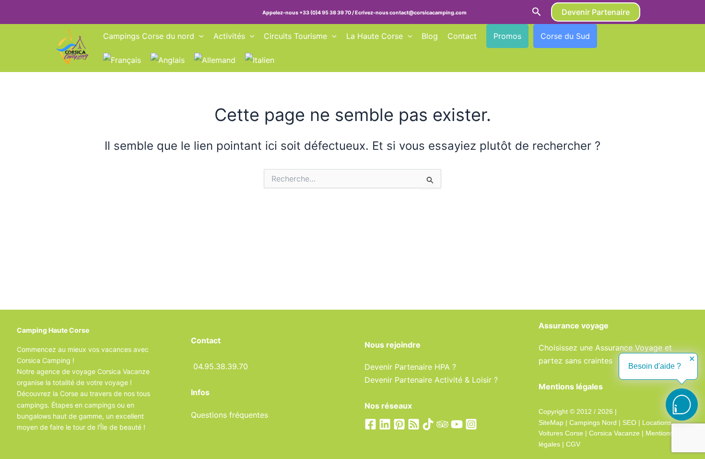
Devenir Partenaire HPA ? (410, 367)
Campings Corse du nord (148, 36)
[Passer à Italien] (259, 60)
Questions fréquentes (229, 415)
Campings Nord (593, 422)
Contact (462, 36)
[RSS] (414, 424)
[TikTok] (428, 424)
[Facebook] (370, 424)
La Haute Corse (374, 36)
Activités (229, 36)
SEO (628, 422)
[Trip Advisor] (442, 424)
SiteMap (551, 422)
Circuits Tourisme (295, 36)
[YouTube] (457, 424)
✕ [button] (692, 359)
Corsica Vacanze (614, 433)
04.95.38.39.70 (220, 366)
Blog (430, 36)
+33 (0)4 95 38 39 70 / (327, 13)
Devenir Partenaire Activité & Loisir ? (431, 380)
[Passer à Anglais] (167, 60)
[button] (536, 12)
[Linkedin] (385, 424)
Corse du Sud (565, 36)
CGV (573, 444)
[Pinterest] (399, 424)
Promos (507, 36)
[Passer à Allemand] (214, 60)
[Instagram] (471, 424)
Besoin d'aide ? (654, 366)
